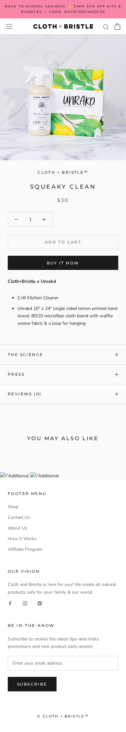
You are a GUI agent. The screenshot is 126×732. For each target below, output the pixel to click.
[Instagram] (25, 603)
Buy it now (63, 263)
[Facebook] (10, 603)
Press (16, 374)
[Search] (106, 26)
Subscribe (32, 684)
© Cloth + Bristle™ (63, 716)
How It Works (22, 539)
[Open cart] (117, 26)
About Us (17, 528)
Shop (13, 507)
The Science (25, 354)
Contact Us (19, 517)
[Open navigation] (9, 26)
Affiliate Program (25, 549)
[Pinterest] (39, 603)
